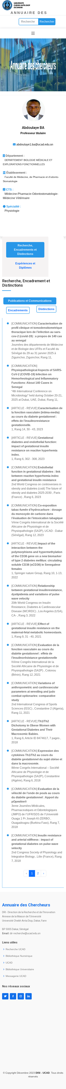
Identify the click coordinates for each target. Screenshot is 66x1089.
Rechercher (47, 21)
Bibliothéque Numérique (19, 956)
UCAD (9, 962)
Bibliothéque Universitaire (20, 969)
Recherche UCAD (15, 949)
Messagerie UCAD (16, 976)
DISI (38, 1072)
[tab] (25, 250)
